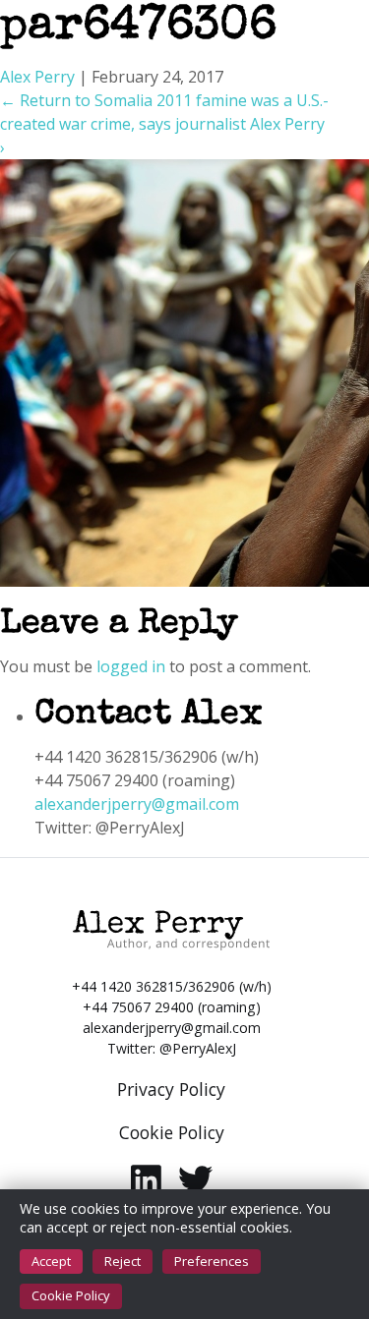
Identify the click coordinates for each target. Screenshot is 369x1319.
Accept (51, 1261)
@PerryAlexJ (197, 1048)
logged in (130, 666)
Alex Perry (37, 76)
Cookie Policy (70, 1295)
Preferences (211, 1261)
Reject (122, 1261)
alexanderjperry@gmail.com (136, 804)
